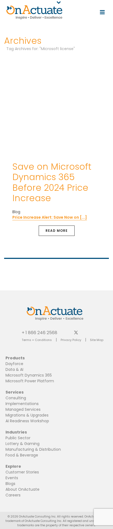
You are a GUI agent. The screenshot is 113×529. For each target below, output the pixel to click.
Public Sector (17, 438)
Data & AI (14, 369)
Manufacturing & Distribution (33, 449)
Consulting (15, 398)
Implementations (22, 403)
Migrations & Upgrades (27, 415)
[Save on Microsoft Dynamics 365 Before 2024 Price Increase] (56, 105)
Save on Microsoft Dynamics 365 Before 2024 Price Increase (51, 182)
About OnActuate (22, 489)
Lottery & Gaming (22, 443)
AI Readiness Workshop (27, 421)
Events (11, 478)
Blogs (10, 483)
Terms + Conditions (37, 340)
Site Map (96, 340)
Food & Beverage (21, 455)
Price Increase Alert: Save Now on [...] (49, 217)
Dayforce (14, 363)
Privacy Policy (71, 340)
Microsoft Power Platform (29, 381)
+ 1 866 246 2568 (39, 332)
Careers (13, 495)
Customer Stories (22, 472)
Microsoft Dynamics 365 (28, 375)
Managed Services (23, 409)
